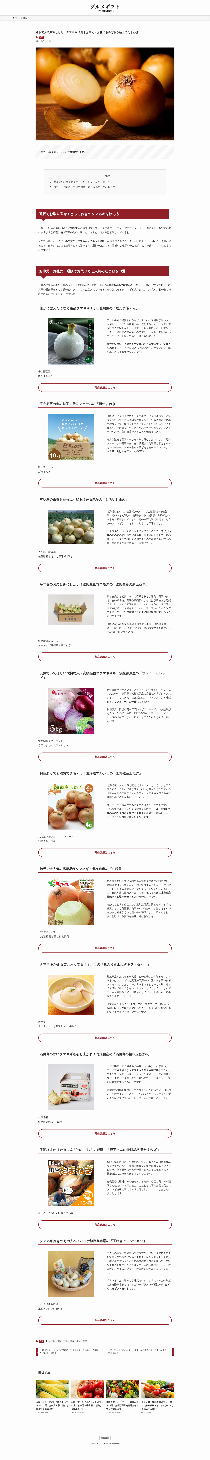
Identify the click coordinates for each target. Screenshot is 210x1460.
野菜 (41, 37)
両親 (59, 1341)
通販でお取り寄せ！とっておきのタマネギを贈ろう (81, 181)
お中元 (52, 1341)
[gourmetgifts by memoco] (105, 8)
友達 (66, 1341)
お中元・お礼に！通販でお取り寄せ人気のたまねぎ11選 (84, 187)
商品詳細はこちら (105, 387)
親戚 (79, 1341)
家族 (72, 1341)
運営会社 (105, 1438)
